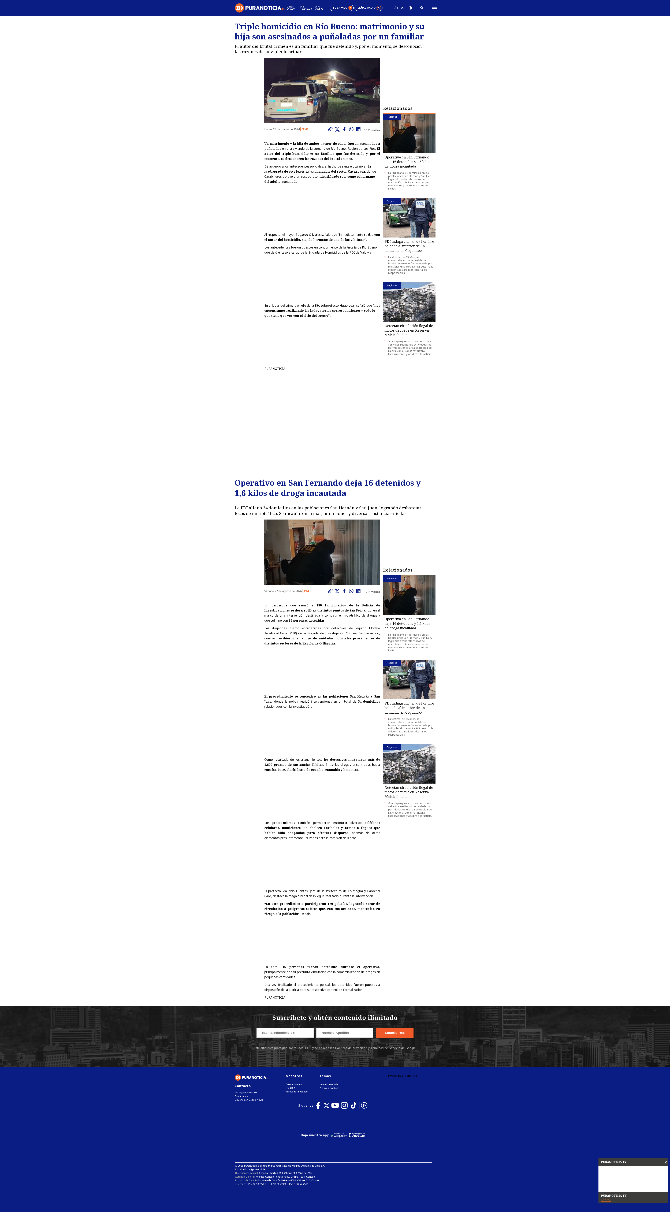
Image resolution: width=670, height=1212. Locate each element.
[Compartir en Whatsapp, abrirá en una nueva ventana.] (352, 129)
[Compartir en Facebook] (345, 129)
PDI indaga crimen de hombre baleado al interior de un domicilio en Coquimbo (409, 246)
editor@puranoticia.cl (246, 1092)
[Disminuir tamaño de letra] (402, 7)
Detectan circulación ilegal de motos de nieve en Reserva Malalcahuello (409, 330)
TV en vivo (340, 7)
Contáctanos (241, 1096)
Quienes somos (294, 1084)
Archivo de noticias (329, 1088)
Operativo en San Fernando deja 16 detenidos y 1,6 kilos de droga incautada (407, 162)
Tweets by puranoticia (402, 1076)
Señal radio (367, 7)
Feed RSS (291, 1088)
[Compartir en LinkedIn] (359, 129)
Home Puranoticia (329, 1084)
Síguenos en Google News (249, 1100)
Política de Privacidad (297, 1092)
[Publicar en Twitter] (338, 129)
